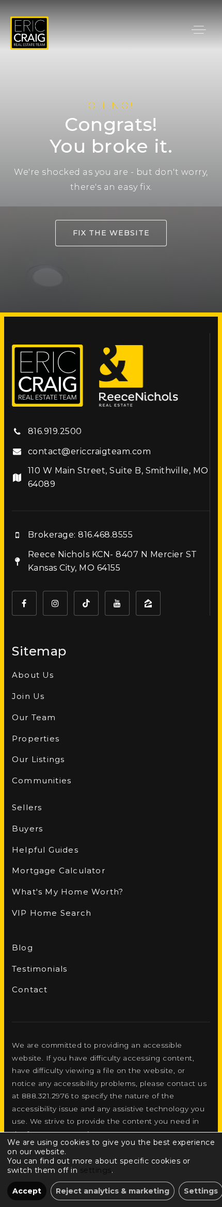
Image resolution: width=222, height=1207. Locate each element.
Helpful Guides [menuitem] (45, 850)
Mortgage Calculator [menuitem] (58, 870)
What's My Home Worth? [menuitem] (67, 892)
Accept (26, 1191)
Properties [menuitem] (35, 738)
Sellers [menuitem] (27, 807)
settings (96, 1170)
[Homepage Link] (29, 32)
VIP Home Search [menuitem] (51, 913)
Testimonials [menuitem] (39, 969)
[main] (111, 156)
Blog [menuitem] (22, 947)
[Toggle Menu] (199, 29)
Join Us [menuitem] (28, 696)
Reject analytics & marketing (112, 1191)
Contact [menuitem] (29, 989)
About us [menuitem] (33, 675)
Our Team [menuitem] (34, 717)
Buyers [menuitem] (27, 828)
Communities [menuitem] (41, 780)
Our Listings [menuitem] (38, 759)
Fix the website (111, 232)
